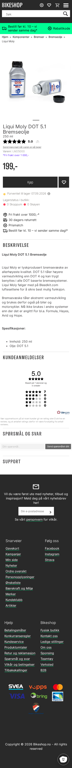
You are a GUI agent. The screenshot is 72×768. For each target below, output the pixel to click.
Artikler (11, 605)
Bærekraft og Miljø (19, 588)
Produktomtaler (15, 647)
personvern (34, 519)
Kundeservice (14, 642)
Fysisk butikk (50, 630)
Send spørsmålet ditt (58, 446)
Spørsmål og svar (17, 659)
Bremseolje (55, 36)
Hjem (5, 36)
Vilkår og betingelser (19, 664)
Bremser (39, 36)
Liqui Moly (8, 41)
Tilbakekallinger (15, 670)
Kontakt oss (49, 636)
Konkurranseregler (17, 636)
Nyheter (11, 565)
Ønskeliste (13, 583)
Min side (12, 560)
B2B (43, 670)
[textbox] (23, 446)
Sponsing (47, 653)
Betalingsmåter (15, 630)
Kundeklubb (14, 600)
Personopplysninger (20, 577)
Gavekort (12, 548)
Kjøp (30, 182)
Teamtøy (47, 659)
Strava (49, 560)
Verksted (47, 664)
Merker (11, 594)
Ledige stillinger (52, 642)
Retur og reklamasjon (19, 653)
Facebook (52, 548)
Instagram (52, 554)
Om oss (46, 647)
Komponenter (21, 36)
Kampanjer (13, 554)
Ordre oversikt (16, 571)
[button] (36, 245)
